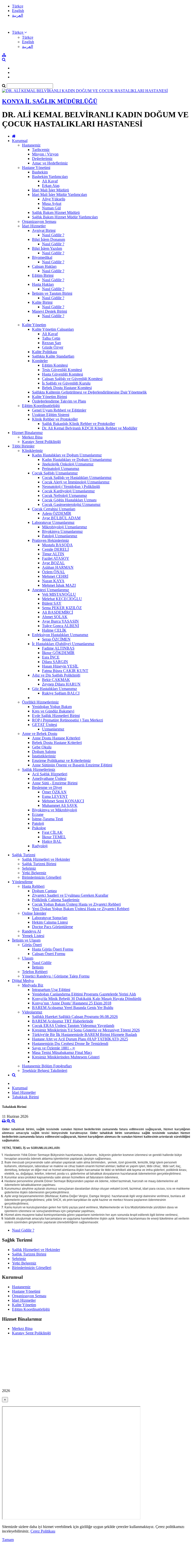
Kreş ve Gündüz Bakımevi (53, 711)
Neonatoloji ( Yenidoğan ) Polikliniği (71, 486)
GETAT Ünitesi (44, 724)
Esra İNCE (51, 657)
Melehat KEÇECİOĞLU (62, 599)
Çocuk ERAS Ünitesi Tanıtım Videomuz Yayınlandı (73, 1025)
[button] (19, 32)
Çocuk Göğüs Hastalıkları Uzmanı (69, 500)
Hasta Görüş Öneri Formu (52, 949)
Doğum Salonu (44, 751)
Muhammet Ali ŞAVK (60, 805)
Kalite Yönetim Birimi (49, 397)
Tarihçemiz (41, 149)
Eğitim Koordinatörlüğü (41, 406)
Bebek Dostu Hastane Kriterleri (57, 742)
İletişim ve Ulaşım (26, 940)
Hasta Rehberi (33, 886)
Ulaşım (27, 958)
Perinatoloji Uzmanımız (60, 468)
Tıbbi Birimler (23, 446)
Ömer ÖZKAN (54, 792)
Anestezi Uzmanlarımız (50, 590)
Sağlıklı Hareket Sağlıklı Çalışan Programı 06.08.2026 (75, 1016)
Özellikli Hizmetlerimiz (40, 702)
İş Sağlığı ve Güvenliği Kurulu (66, 383)
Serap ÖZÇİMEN (56, 639)
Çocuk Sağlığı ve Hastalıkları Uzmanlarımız (77, 477)
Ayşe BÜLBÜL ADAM (61, 518)
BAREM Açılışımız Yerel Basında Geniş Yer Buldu (72, 1007)
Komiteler (40, 361)
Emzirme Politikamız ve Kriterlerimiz (61, 760)
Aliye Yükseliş (53, 199)
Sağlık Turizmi (23, 855)
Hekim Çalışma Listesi (50, 922)
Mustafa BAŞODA (57, 545)
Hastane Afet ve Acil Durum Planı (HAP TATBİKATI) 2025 (80, 1039)
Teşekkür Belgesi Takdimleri (44, 1070)
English (18, 10)
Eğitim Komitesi (55, 365)
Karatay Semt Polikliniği (41, 441)
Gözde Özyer (52, 347)
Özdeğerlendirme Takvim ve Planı (59, 401)
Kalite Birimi (42, 302)
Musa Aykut (51, 203)
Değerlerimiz (42, 158)
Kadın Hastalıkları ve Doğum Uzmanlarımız (67, 455)
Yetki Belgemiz (34, 873)
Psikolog (39, 828)
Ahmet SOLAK (55, 617)
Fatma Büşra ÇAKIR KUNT (65, 671)
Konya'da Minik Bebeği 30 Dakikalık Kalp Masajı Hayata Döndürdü (86, 998)
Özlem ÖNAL (53, 572)
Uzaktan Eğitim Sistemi (50, 415)
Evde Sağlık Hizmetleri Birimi (56, 715)
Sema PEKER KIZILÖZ (62, 608)
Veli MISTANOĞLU (59, 594)
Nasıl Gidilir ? (53, 235)
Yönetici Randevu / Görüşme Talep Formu (56, 976)
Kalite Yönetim (34, 325)
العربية (17, 15)
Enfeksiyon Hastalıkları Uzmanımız (60, 635)
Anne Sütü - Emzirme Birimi (55, 783)
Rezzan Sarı (51, 343)
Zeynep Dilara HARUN (61, 684)
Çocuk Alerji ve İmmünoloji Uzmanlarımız (76, 482)
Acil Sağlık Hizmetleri (49, 774)
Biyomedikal (42, 257)
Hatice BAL (52, 841)
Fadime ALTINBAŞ (58, 648)
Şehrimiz (29, 868)
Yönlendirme (22, 882)
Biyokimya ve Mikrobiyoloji (54, 810)
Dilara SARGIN (55, 662)
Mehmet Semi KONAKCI (63, 801)
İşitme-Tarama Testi (47, 819)
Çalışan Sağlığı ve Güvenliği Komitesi (72, 379)
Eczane (38, 814)
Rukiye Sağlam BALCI (61, 693)
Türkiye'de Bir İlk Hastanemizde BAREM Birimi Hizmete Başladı (84, 1034)
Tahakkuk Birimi (25, 1097)
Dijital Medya (23, 981)
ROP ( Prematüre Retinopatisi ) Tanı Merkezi (67, 720)
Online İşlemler (34, 913)
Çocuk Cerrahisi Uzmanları (53, 509)
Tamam (8, 1540)
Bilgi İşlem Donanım (48, 239)
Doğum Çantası (44, 891)
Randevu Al (31, 931)
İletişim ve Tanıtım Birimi (52, 293)
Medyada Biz (32, 985)
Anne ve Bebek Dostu (39, 733)
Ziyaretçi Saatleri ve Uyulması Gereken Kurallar (70, 895)
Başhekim (40, 172)
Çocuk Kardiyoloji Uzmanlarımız (68, 491)
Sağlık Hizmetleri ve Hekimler (46, 859)
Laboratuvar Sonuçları (49, 918)
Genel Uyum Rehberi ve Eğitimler (59, 410)
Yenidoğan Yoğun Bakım (52, 706)
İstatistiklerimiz (44, 756)
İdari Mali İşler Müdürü (50, 190)
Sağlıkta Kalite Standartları (53, 356)
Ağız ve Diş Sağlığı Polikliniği (56, 675)
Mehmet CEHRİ (55, 576)
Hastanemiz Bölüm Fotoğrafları (47, 1066)
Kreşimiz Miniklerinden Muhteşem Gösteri (66, 1057)
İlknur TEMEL (54, 837)
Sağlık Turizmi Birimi (39, 864)
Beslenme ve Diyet (47, 787)
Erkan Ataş (51, 185)
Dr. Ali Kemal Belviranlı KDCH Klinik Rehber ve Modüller (89, 428)
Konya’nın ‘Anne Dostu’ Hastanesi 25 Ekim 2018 (71, 1003)
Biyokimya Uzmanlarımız (62, 531)
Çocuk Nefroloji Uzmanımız (64, 495)
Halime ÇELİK (54, 630)
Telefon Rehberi (35, 972)
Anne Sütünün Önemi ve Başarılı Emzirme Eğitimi (72, 765)
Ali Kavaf (50, 181)
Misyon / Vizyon (45, 154)
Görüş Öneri (32, 945)
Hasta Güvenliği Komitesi (62, 374)
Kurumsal (20, 141)
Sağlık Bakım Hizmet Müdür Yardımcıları (65, 217)
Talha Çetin (51, 338)
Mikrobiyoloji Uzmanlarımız (64, 527)
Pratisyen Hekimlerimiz (50, 540)
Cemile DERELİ (55, 549)
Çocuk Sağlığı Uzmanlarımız (55, 473)
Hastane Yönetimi (36, 167)
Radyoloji (40, 846)
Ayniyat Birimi (44, 230)
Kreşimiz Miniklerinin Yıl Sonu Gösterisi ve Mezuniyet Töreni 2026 (86, 1030)
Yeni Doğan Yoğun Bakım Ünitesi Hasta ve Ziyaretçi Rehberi (80, 909)
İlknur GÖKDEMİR (58, 653)
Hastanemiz (31, 145)
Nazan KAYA (53, 581)
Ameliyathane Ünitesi (49, 778)
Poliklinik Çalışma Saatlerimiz (56, 900)
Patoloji (38, 823)
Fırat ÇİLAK (52, 832)
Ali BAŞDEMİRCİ (57, 612)
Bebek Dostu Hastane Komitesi (67, 388)
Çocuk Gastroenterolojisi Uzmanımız (71, 504)
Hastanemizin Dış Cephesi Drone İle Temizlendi (70, 1043)
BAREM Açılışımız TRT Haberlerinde (62, 1021)
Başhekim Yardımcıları (50, 176)
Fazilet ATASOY (55, 558)
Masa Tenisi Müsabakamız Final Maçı (62, 1052)
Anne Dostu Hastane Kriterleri (56, 738)
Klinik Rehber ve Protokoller (55, 419)
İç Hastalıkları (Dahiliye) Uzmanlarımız (63, 644)
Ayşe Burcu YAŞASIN (60, 621)
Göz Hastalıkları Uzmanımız (54, 689)
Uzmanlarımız (53, 729)
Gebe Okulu (42, 747)
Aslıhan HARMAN (58, 567)
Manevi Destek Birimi (49, 311)
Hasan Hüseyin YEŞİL (60, 666)
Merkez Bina (32, 437)
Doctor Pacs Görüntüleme (52, 927)
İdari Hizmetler (34, 226)
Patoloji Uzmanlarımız (59, 536)
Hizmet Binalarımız (27, 432)
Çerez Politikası (42, 1531)
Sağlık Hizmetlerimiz (38, 769)
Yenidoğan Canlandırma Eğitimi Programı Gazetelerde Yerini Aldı (84, 994)
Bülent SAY (52, 603)
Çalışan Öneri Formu (48, 954)
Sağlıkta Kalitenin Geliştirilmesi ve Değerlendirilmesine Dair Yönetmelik (89, 392)
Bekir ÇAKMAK (56, 680)
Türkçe (17, 6)
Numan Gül (51, 208)
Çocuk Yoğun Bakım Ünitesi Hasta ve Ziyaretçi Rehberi (76, 904)
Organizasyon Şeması (39, 221)
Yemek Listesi (33, 936)
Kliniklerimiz (32, 450)
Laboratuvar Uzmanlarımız (53, 522)
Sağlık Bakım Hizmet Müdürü (56, 212)
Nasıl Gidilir (42, 963)
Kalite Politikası (44, 352)
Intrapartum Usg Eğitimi (51, 989)
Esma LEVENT (55, 796)
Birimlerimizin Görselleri (41, 877)
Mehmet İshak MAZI (59, 585)
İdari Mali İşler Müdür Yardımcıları (59, 194)
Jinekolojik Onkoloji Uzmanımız (68, 464)
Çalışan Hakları (44, 266)
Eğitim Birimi (43, 275)
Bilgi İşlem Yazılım (47, 248)
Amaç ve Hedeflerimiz (50, 163)
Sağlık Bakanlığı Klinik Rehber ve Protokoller (78, 423)
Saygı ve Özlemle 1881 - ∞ (53, 1048)
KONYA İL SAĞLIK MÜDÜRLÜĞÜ (49, 101)
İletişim (38, 967)
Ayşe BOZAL (53, 563)
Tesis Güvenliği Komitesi (62, 370)
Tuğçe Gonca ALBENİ (60, 626)
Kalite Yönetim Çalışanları (53, 329)
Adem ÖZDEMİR (56, 513)
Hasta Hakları (43, 284)
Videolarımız (32, 1012)
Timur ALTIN (53, 554)
